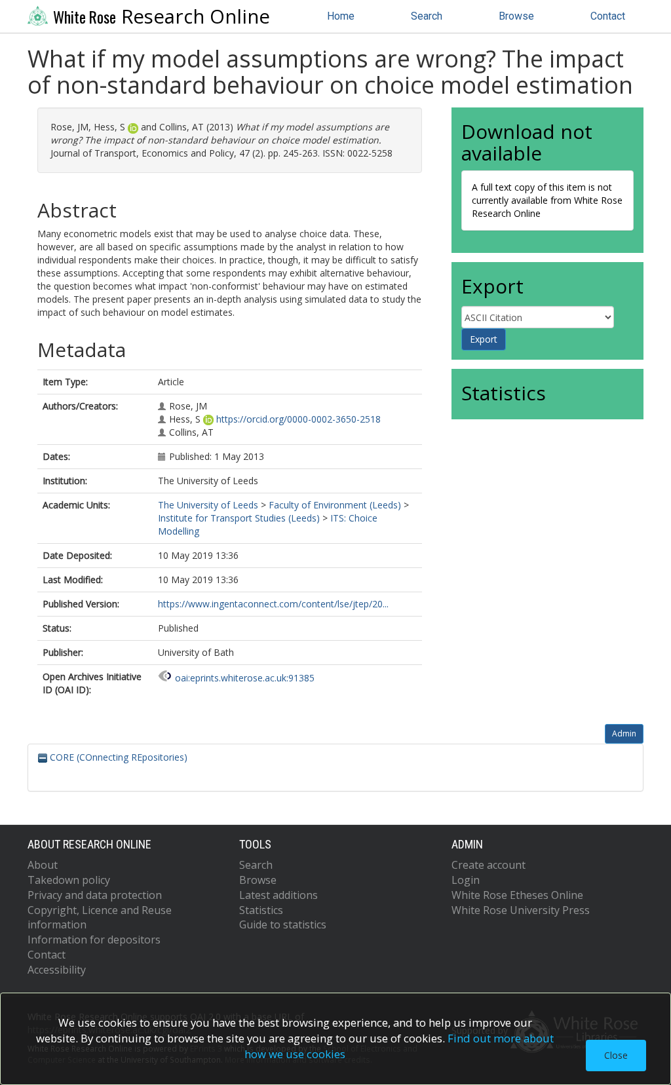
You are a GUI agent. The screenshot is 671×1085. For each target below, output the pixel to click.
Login (465, 880)
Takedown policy (69, 880)
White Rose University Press (520, 910)
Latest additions (278, 895)
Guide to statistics (282, 924)
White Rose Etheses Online (517, 895)
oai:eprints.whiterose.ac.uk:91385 (245, 678)
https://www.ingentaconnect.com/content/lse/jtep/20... (273, 604)
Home (341, 16)
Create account (488, 865)
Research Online (161, 16)
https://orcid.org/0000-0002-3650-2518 (298, 419)
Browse (516, 16)
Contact (607, 16)
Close (616, 1055)
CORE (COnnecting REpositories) (117, 757)
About (43, 865)
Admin (624, 733)
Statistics (261, 910)
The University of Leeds (208, 505)
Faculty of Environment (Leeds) (335, 505)
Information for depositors (94, 939)
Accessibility (57, 969)
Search (426, 16)
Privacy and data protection (95, 895)
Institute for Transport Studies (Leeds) (239, 518)
